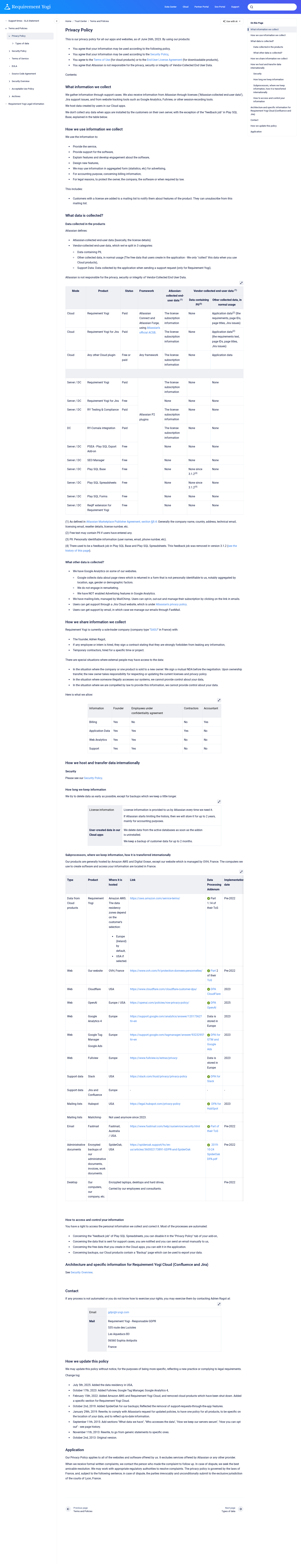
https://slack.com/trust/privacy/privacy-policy (158, 1076)
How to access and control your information (269, 100)
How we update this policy (264, 126)
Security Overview (21, 81)
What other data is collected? (267, 52)
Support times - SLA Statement (23, 21)
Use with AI (232, 21)
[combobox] (272, 7)
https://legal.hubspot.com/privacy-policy (155, 1103)
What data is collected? (262, 41)
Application (256, 131)
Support (235, 6)
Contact (254, 120)
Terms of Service (20, 58)
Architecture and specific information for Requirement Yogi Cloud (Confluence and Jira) (271, 111)
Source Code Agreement (24, 74)
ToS (209, 980)
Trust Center (81, 21)
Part (213, 970)
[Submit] (251, 7)
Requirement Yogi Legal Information (26, 104)
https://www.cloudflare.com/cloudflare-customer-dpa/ (163, 989)
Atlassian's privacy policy (171, 604)
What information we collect (265, 29)
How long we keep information (268, 79)
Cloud (185, 6)
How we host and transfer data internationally (266, 66)
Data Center (171, 6)
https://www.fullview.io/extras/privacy (153, 1058)
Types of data (22, 43)
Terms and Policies (17, 28)
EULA (14, 66)
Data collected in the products (268, 47)
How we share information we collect (269, 58)
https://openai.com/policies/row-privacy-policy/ (159, 1002)
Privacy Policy (18, 36)
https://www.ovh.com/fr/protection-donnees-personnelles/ (166, 970)
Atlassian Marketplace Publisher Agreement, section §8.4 (121, 521)
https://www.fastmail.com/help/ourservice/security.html (165, 1126)
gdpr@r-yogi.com (118, 1312)
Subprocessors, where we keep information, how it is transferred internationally (269, 89)
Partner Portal (202, 6)
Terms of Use (102, 59)
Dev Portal (220, 6)
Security (257, 73)
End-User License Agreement (164, 59)
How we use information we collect (268, 35)
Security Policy (19, 51)
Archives (16, 96)
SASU (153, 629)
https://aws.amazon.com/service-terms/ (155, 898)
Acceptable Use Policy (23, 89)
